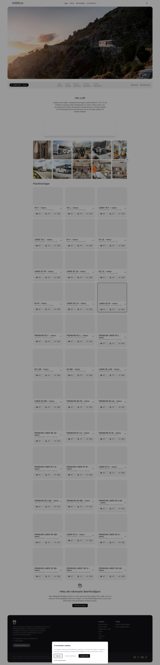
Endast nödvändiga (70, 656)
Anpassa (58, 656)
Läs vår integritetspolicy (60, 660)
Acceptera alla (84, 656)
